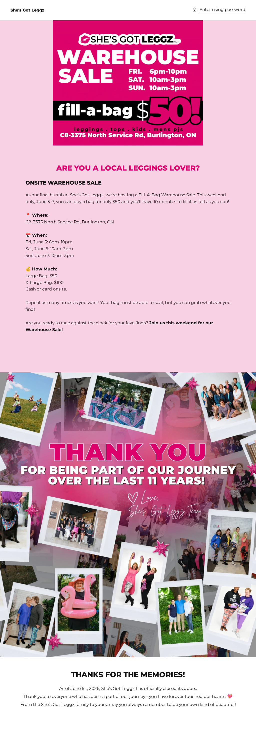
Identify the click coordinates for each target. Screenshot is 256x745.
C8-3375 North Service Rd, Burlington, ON (70, 221)
